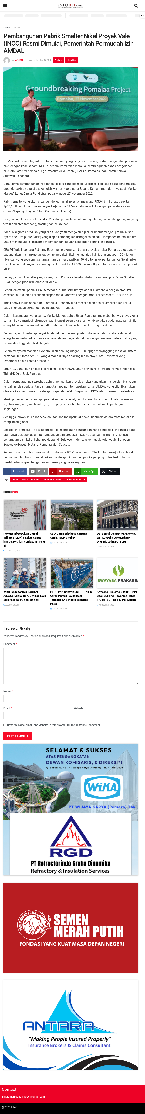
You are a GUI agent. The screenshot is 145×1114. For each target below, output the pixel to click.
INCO (15, 479)
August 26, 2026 (59, 543)
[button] (70, 809)
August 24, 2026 (59, 609)
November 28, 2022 (39, 60)
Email (8, 708)
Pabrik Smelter (53, 479)
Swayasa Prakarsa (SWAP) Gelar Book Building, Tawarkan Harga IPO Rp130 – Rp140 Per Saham (117, 596)
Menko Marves (31, 479)
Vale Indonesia (76, 479)
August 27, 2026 (13, 551)
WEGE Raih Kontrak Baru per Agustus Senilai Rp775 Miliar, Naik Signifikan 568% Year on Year (24, 596)
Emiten (16, 27)
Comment (10, 644)
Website (78, 708)
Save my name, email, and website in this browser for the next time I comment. (54, 724)
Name (8, 691)
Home (6, 27)
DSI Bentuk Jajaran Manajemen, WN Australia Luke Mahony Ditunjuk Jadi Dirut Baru (116, 537)
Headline (71, 60)
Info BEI (19, 60)
